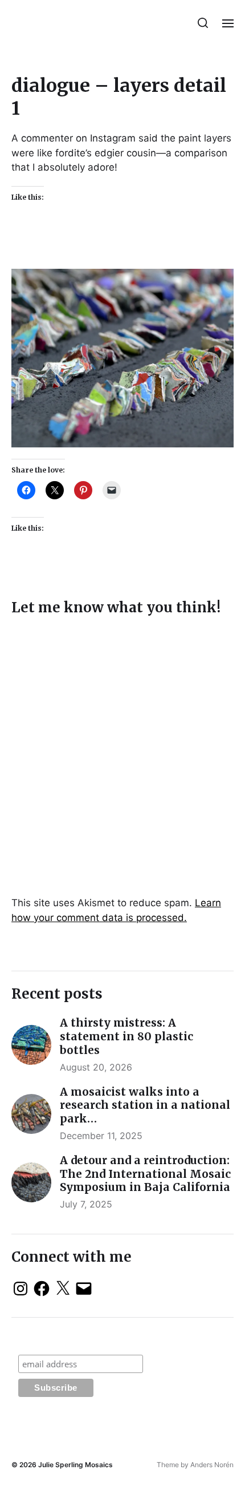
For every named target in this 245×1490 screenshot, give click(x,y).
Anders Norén (212, 1464)
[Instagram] (20, 1288)
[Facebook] (41, 1288)
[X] (63, 1288)
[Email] (84, 1288)
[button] (203, 23)
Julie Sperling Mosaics (75, 1464)
